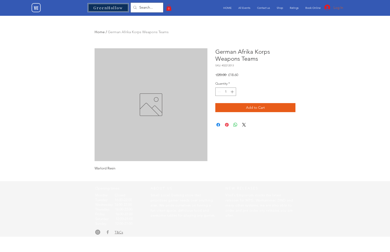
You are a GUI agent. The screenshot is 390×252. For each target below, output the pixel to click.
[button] (169, 7)
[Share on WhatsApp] (235, 124)
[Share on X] (244, 124)
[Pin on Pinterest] (227, 124)
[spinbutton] (226, 92)
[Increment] (232, 92)
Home (100, 32)
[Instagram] (97, 232)
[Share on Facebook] (218, 124)
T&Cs (119, 232)
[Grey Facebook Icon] (107, 232)
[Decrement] (219, 92)
